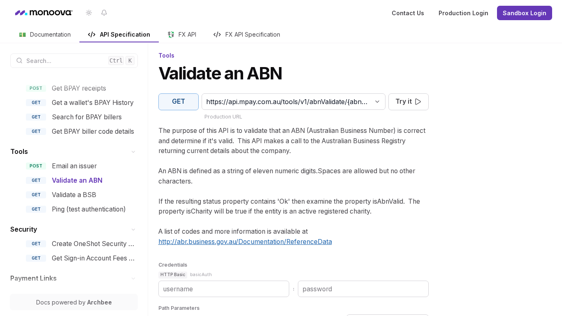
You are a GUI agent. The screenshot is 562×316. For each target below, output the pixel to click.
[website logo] (43, 13)
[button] (133, 151)
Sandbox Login (524, 12)
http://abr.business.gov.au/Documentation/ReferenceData (245, 242)
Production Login (463, 12)
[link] (45, 35)
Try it (403, 101)
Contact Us (408, 12)
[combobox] (207, 102)
